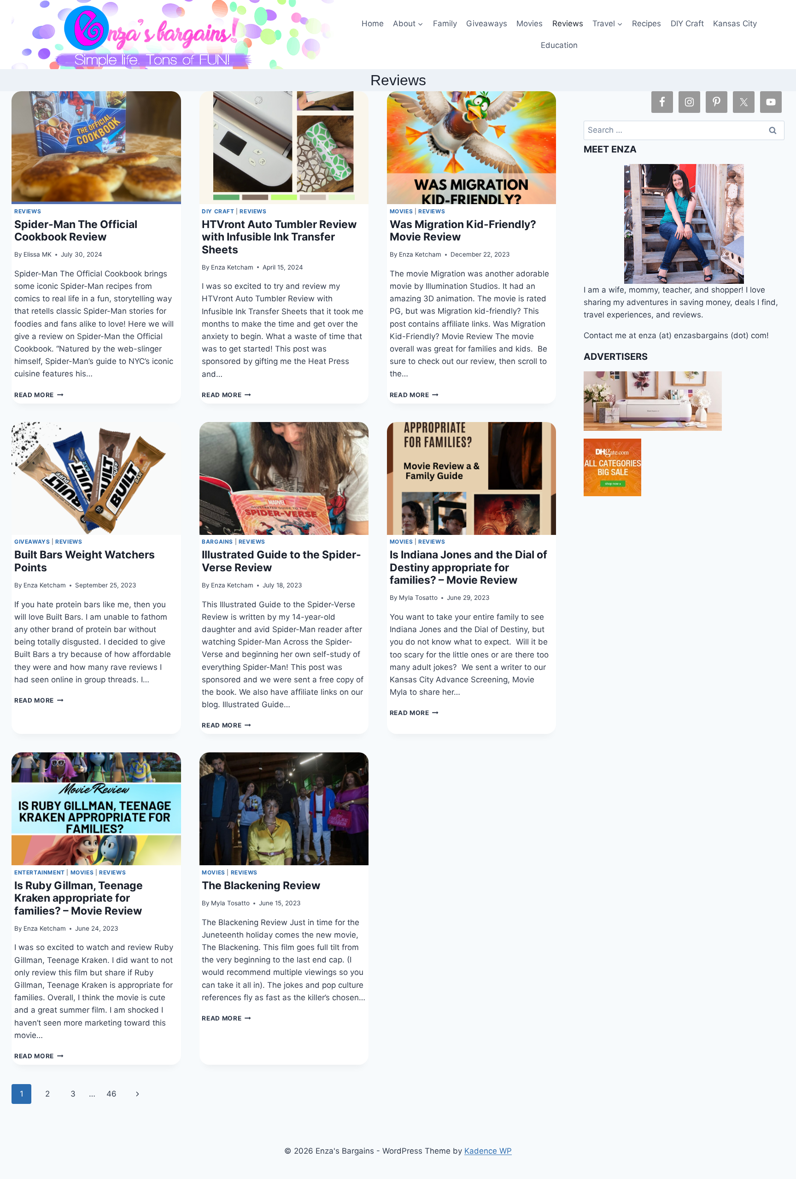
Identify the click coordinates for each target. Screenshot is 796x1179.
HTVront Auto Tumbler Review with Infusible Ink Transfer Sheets (279, 237)
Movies (529, 23)
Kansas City (735, 23)
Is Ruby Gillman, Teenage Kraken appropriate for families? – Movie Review (78, 898)
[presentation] (96, 147)
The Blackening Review (261, 885)
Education (559, 45)
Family (445, 23)
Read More (39, 395)
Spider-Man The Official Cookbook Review (75, 230)
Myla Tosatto (418, 597)
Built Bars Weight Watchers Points (84, 561)
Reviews (567, 23)
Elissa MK (37, 254)
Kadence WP (488, 1151)
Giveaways (486, 23)
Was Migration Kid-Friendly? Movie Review (463, 230)
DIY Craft (687, 23)
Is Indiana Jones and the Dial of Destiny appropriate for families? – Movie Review (468, 567)
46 (111, 1093)
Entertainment (39, 872)
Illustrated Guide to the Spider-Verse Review (281, 561)
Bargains (217, 541)
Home (373, 23)
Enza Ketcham (232, 267)
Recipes (646, 23)
